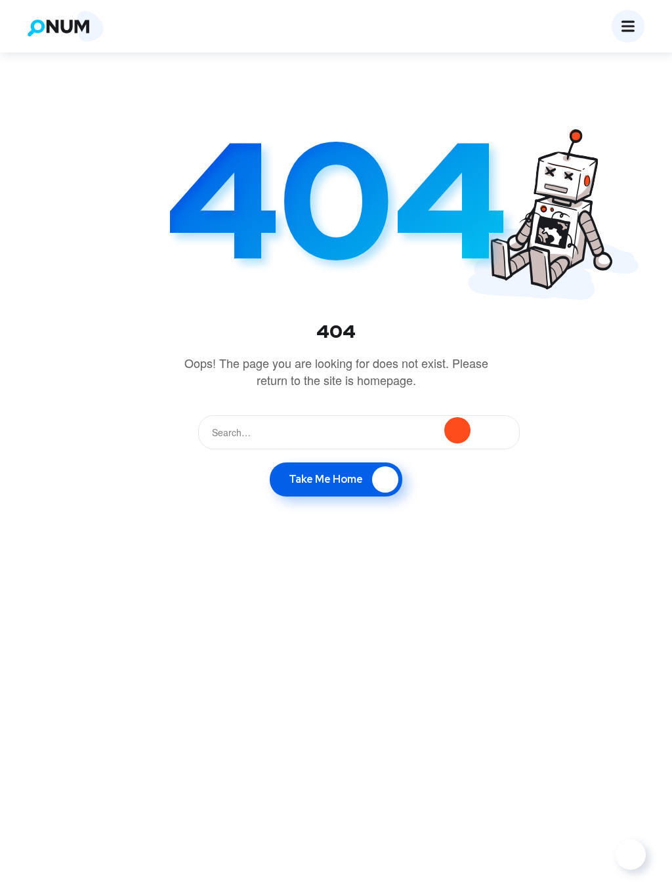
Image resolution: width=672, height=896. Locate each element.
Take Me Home (326, 479)
